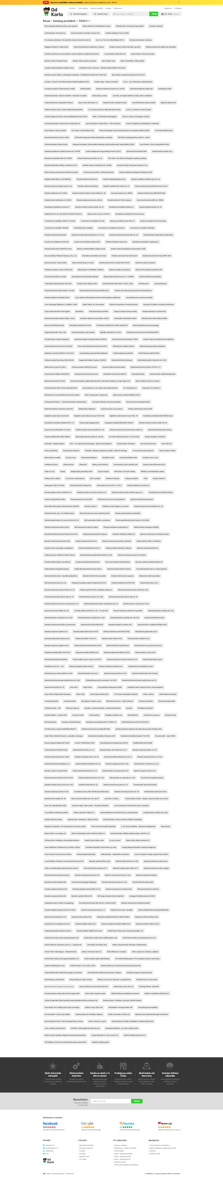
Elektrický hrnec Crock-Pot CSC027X (135, 722)
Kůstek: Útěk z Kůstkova (126, 444)
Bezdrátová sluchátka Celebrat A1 (121, 207)
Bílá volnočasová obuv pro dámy (86, 527)
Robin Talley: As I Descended (93, 304)
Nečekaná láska (50, 722)
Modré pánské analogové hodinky (146, 527)
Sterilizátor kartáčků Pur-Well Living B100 (112, 325)
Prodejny (82, 1154)
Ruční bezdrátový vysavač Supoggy (146, 325)
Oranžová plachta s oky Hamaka (83, 332)
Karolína (129, 708)
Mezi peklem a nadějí (52, 458)
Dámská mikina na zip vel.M (145, 652)
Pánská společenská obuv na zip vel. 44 (123, 597)
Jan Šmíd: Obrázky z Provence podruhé (106, 402)
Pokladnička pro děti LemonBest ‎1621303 (101, 680)
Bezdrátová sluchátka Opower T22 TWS (135, 736)
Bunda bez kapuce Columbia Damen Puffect (91, 339)
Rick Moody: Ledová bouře (54, 979)
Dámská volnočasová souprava (122, 576)
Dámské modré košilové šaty (99, 861)
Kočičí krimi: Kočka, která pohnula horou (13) (139, 938)
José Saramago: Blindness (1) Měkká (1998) (61, 304)
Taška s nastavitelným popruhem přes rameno (61, 868)
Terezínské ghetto (51, 701)
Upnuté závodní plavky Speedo (142, 499)
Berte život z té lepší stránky (124, 471)
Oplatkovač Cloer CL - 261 (54, 666)
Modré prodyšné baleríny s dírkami (118, 548)
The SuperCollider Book (164, 130)
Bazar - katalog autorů (122, 1159)
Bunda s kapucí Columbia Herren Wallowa (158, 339)
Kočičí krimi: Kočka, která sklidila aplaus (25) (100, 938)
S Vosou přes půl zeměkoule (143, 451)
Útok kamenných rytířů (166, 701)
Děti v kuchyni (95, 478)
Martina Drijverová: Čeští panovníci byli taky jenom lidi (121, 966)
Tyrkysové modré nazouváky (149, 576)
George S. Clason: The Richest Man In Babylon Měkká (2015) (67, 82)
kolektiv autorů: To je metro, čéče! (82, 966)
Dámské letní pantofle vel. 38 (55, 917)
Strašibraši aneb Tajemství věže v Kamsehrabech (145, 687)
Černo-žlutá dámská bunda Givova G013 (92, 346)
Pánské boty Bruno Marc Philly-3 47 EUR (59, 290)
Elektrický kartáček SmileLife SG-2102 (152, 360)
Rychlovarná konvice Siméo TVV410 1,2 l (146, 367)
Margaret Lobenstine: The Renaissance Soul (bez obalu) (65, 826)
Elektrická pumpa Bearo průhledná (152, 346)
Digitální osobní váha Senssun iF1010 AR (89, 416)
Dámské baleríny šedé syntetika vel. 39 (148, 506)
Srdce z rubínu (148, 694)
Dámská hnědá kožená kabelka (56, 659)
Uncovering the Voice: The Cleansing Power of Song (64, 1021)
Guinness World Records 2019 (154, 464)
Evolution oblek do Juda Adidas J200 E (94, 318)
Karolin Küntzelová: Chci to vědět (57, 137)
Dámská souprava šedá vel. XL (145, 771)
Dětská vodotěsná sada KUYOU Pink (116, 632)
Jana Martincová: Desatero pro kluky (139, 297)
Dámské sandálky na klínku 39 (124, 534)
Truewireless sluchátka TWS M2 (56, 228)
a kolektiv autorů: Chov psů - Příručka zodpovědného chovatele (102, 68)
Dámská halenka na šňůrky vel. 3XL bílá (124, 618)
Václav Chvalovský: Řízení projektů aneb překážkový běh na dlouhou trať (71, 1000)
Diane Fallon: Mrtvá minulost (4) (137, 840)
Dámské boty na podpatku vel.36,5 (57, 924)
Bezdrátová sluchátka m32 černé (94, 256)
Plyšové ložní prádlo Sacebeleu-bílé (149, 270)
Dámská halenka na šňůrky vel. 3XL (161, 611)
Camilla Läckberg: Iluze (100, 1042)
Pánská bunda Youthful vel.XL (139, 638)
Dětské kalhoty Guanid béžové (118, 645)
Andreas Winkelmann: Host (55, 966)
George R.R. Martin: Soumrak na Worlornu (158, 304)
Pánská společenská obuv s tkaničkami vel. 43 (101, 604)
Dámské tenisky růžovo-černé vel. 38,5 (59, 785)
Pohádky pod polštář (145, 708)
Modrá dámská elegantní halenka (57, 569)
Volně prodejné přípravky (86, 854)
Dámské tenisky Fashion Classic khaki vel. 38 (89, 193)
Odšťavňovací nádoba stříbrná (123, 346)
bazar (158, 1174)
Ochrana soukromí (86, 1148)
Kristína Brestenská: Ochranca (141, 40)
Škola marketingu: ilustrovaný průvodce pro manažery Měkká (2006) (124, 130)
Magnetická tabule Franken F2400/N (92, 360)
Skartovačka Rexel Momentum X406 (87, 645)
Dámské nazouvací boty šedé (55, 896)
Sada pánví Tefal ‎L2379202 (54, 485)
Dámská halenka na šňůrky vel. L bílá (91, 618)
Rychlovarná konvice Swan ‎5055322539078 (142, 332)
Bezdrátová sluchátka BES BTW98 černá (157, 416)
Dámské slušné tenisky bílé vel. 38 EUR (97, 165)
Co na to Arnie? (115, 840)
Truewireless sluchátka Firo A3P (93, 221)
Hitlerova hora (68, 464)
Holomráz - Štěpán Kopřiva (54, 444)
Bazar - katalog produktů (123, 1154)
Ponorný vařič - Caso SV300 (165, 736)
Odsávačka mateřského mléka (125, 318)
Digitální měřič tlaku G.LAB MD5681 (58, 179)
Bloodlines (80, 311)
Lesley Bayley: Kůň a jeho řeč (115, 54)
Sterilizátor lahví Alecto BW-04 (114, 374)
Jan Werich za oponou (151, 715)
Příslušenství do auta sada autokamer (111, 499)
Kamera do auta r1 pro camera (112, 409)
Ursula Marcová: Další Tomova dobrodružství (61, 388)
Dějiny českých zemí (168, 103)
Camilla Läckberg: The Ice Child (117, 33)
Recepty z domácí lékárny (71, 722)
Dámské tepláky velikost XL (85, 924)
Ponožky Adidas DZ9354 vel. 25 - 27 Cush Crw (91, 611)
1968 (145, 478)
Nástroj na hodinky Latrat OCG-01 (122, 221)
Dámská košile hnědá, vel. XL (83, 750)
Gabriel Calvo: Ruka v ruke (94, 840)
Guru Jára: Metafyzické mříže (55, 806)
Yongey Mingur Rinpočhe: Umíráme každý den (139, 847)
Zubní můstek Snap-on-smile (83, 263)
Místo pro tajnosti (72, 708)
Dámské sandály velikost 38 (81, 896)
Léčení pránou (94, 715)
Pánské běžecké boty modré (143, 882)
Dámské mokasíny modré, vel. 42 (145, 750)
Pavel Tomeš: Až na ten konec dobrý (58, 854)
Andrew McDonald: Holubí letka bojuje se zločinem (63, 973)
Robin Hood (87, 687)
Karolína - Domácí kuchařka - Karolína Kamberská (103, 708)
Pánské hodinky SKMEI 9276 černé (89, 931)
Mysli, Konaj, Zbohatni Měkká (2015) (126, 395)
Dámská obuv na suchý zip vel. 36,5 (122, 778)
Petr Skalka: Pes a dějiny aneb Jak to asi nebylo (62, 1007)
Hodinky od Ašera (51, 464)
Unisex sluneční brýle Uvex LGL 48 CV (85, 799)
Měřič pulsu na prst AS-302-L (55, 367)
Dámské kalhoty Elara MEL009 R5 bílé (151, 193)
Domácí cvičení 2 (159, 478)
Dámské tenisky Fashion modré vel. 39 (89, 207)
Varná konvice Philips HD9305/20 (57, 374)
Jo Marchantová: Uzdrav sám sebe (155, 812)
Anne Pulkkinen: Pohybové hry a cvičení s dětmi (62, 847)
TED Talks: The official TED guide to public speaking (127, 158)
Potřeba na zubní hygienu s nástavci (115, 506)
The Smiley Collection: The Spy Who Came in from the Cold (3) (67, 40)
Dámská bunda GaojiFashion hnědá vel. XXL (96, 555)
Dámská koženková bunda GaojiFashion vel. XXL (62, 680)
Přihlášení (178, 8)
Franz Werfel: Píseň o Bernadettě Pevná (154, 144)
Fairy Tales (74, 687)
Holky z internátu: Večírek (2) (119, 1014)
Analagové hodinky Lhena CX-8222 (142, 896)
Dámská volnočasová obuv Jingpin (156, 868)
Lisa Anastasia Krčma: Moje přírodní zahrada (104, 110)
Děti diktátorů (133, 715)
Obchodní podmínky (86, 1145)
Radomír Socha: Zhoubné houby (115, 103)
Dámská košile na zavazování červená (148, 645)
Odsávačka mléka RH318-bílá (80, 325)
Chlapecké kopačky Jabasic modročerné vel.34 (89, 583)
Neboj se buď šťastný (100, 464)
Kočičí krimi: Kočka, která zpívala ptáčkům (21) (62, 959)
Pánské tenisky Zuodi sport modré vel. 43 (132, 165)
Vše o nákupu (83, 8)
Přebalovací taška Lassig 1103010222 (58, 270)
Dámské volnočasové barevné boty (57, 541)
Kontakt (108, 8)
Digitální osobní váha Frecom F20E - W (124, 416)
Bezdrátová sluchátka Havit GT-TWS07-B (101, 722)
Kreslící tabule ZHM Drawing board (162, 374)
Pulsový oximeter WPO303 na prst (84, 367)
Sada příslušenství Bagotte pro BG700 (114, 743)
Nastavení (70, 1174)
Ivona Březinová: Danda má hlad (143, 103)
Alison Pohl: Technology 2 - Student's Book (60, 952)
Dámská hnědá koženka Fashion (119, 569)
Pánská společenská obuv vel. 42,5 (91, 778)
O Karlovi (72, 8)
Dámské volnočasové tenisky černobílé (135, 903)
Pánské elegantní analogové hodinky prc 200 (135, 172)
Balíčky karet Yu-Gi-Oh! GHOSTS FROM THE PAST (63, 214)
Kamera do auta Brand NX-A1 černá (57, 430)
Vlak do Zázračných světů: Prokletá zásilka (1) (88, 833)
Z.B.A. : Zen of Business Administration (137, 82)
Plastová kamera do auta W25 (81, 499)
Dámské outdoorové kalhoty (146, 875)
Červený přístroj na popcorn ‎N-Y (95, 868)
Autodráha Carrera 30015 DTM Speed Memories (91, 792)
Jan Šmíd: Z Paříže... (112, 799)
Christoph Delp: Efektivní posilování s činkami (104, 973)
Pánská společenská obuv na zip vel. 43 (59, 597)
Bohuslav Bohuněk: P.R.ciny (55, 381)
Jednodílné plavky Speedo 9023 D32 (58, 284)
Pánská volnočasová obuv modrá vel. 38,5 (133, 590)
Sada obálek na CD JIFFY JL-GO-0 (109, 485)
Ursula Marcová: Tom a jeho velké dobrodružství (100, 388)
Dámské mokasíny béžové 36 (147, 548)
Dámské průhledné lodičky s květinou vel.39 (61, 165)
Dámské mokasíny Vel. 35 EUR (56, 193)
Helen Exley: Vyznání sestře (95, 993)
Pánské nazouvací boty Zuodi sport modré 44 (126, 430)
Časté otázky (119, 1151)
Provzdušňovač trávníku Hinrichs (161, 492)
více (47, 1154)
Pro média (83, 1159)
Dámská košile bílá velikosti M (92, 625)
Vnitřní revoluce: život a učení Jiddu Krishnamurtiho (64, 110)
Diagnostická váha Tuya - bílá (55, 332)
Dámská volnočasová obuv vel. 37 (115, 785)
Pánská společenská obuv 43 (86, 541)
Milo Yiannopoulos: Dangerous (96, 395)
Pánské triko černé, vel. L (149, 583)
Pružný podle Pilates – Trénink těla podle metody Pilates (65, 402)
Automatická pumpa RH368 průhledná (93, 353)
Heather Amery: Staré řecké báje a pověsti (125, 47)
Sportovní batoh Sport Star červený (145, 673)
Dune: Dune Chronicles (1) (88, 103)
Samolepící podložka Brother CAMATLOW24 (113, 917)
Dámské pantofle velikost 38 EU (147, 924)
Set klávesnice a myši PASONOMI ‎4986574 (60, 729)
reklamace (49, 1151)
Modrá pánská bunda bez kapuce (95, 534)
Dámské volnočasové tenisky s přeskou (116, 541)
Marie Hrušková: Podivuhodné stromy (96, 26)
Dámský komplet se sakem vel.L (120, 625)
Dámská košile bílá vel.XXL (154, 618)
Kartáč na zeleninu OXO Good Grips (153, 221)
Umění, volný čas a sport (97, 1021)
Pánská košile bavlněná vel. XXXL (57, 757)
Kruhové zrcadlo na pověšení (119, 270)
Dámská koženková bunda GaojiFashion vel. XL (139, 680)
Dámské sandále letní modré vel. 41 (116, 186)
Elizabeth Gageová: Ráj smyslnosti (139, 973)
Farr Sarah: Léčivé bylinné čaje (83, 130)
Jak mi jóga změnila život (99, 694)
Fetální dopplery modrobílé (123, 353)
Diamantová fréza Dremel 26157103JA (59, 778)
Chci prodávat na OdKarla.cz (160, 1145)
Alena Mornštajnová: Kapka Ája (141, 89)
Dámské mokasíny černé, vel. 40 (86, 757)
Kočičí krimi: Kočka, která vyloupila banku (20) (62, 938)
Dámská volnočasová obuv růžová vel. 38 (59, 590)
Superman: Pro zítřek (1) (151, 388)
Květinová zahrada (112, 478)
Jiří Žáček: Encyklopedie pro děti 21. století (134, 137)
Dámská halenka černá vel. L (88, 673)
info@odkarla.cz (52, 1148)
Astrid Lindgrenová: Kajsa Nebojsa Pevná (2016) (103, 151)
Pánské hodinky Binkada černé (114, 179)
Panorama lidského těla (128, 458)
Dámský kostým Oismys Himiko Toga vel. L (127, 492)
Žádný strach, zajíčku (52, 478)
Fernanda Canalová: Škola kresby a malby (60, 89)
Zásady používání (58, 1174)
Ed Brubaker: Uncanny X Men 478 (120, 1007)
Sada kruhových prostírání (98, 311)
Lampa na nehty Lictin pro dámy (125, 311)
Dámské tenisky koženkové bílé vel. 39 (123, 235)
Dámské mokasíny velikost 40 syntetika (128, 611)
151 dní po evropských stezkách (126, 694)
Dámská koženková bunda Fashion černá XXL (61, 534)
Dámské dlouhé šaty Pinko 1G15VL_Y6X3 (118, 284)
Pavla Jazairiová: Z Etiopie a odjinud (145, 952)
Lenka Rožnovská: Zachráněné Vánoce (59, 103)
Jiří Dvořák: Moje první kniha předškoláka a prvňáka (93, 137)
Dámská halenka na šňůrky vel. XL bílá (58, 618)
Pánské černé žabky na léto (87, 284)
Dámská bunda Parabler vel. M (150, 207)
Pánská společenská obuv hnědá (140, 409)
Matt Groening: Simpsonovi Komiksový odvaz (61, 172)
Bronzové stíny (170, 715)
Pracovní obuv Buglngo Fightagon (84, 882)
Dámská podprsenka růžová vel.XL (57, 638)
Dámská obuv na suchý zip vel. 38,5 (136, 604)
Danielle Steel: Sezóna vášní (146, 979)
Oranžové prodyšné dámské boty (88, 562)
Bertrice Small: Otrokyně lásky (56, 61)
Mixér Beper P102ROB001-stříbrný (90, 270)
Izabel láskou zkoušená (167, 694)
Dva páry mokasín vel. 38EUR (121, 193)
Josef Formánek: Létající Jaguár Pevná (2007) (151, 854)
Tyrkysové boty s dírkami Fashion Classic (60, 555)
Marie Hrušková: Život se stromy (147, 381)
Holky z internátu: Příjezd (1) (84, 812)
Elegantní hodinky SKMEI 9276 (87, 652)
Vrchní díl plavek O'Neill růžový (56, 750)
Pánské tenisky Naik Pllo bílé (55, 235)
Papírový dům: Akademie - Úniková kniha (83, 819)
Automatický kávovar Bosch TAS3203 (58, 346)
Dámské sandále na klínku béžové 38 (149, 562)
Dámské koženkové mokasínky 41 (115, 527)
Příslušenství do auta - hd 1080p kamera (59, 513)
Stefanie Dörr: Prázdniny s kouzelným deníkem (62, 840)
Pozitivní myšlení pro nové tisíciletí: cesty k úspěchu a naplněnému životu (72, 54)
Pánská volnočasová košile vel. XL (89, 158)
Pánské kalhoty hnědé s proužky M (57, 562)
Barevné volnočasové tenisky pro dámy (154, 534)
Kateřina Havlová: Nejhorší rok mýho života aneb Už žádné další (139, 729)
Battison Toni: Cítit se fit (94, 1007)
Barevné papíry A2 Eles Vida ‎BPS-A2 (58, 492)
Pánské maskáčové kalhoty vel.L (111, 666)
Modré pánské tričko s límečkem (149, 541)
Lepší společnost (160, 284)
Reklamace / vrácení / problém (125, 1148)
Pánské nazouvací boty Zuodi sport (124, 256)
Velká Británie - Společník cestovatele (115, 854)
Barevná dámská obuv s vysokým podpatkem (61, 576)
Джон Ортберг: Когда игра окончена (59, 986)
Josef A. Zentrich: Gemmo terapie (138, 110)
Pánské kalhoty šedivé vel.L (162, 151)
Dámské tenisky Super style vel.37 (125, 868)
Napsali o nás (84, 1156)
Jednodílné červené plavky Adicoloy (85, 277)
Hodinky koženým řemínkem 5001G (58, 931)
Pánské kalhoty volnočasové (87, 179)
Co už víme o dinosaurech (75, 478)
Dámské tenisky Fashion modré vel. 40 (153, 423)
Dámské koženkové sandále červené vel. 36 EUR (62, 151)
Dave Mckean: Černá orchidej (55, 130)
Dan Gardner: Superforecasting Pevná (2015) (128, 75)
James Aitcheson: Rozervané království (93, 986)
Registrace (168, 8)
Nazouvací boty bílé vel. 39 (54, 687)
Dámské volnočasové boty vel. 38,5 (118, 875)
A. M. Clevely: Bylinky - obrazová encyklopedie (138, 826)
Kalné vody (80, 694)
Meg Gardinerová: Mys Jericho (81, 979)
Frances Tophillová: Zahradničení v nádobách (142, 123)
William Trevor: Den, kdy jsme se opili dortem (114, 979)
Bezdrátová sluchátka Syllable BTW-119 (59, 423)
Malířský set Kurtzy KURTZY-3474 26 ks (59, 353)
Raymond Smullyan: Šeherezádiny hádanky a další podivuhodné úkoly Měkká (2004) (103, 144)
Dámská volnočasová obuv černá (155, 861)
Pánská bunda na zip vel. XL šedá (91, 597)
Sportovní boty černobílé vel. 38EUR (150, 200)
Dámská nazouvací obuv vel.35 (115, 673)
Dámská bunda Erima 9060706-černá (58, 249)
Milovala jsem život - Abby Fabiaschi (120, 701)
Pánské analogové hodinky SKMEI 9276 (115, 924)
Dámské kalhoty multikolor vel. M (88, 764)
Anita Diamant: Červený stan (55, 33)
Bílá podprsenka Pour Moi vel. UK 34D (89, 437)
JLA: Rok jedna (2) (130, 388)
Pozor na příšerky (51, 451)
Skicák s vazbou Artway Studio (56, 771)
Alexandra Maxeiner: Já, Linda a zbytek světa (121, 1028)
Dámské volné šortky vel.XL (112, 638)
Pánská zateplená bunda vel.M (56, 889)
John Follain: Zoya (108, 61)
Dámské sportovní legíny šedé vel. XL (58, 186)
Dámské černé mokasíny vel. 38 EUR (58, 200)
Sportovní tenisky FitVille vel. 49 (57, 611)
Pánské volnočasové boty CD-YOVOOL (132, 555)
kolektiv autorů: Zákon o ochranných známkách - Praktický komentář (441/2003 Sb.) (75, 75)
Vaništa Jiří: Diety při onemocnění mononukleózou (133, 290)
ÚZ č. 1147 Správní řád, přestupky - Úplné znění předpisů (91, 444)
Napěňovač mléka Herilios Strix (146, 917)
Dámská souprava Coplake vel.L (56, 632)
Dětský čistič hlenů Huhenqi (122, 360)
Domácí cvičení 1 (91, 506)
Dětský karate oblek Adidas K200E (154, 318)
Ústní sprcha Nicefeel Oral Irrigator (57, 311)
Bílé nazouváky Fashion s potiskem (97, 520)
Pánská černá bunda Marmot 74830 (125, 339)
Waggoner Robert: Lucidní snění (56, 47)
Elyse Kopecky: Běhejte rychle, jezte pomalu (61, 26)
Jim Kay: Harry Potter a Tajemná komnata (99, 172)
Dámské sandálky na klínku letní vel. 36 (145, 179)
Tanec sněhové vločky (167, 451)
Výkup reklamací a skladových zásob (163, 1148)
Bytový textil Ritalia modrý (54, 325)
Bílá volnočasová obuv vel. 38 (55, 583)
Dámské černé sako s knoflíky (122, 910)
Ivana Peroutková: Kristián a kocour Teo (85, 33)
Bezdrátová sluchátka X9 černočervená (130, 214)
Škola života (165, 826)
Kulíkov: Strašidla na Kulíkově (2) (157, 993)
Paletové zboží (155, 1154)
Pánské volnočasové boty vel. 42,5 (114, 882)
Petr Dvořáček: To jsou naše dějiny (57, 1014)
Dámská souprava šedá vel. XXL (117, 764)
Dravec (62, 471)
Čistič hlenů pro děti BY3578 (148, 353)
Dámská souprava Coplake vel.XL (57, 645)
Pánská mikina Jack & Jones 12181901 (87, 659)
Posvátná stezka (70, 701)
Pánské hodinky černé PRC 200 (123, 583)
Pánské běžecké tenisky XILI (80, 485)
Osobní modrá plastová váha (55, 499)
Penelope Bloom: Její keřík (149, 986)
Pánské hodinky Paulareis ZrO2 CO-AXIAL (60, 910)
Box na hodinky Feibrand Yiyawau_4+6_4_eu (61, 256)
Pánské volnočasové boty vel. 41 (93, 910)
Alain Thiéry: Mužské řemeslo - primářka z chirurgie (64, 736)
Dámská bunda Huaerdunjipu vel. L (57, 764)
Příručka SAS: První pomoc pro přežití (130, 26)
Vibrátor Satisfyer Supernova (116, 242)
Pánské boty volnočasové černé (86, 374)
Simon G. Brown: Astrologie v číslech (135, 117)
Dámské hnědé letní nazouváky (94, 576)
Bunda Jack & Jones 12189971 (99, 214)
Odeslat (137, 1101)
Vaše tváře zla (166, 444)
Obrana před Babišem (89, 458)
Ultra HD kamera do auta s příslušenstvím (95, 513)
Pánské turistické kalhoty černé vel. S (118, 757)
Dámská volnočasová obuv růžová (57, 527)
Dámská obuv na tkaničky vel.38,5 (140, 666)
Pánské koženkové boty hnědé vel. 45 (86, 889)
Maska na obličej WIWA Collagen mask (91, 249)
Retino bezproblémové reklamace (126, 1165)
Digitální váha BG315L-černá (110, 332)
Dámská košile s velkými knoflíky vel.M (152, 625)
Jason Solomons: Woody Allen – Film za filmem (103, 123)
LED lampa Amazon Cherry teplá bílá (110, 896)
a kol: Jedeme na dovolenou (55, 1028)
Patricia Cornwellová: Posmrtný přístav (124, 304)
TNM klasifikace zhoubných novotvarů (125, 993)
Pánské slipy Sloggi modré (89, 423)
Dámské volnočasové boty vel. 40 (87, 875)
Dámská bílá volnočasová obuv (155, 792)
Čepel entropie (103, 471)
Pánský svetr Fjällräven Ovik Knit (57, 242)
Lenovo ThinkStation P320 (84, 743)
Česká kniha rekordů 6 (71, 451)
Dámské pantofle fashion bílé (55, 882)
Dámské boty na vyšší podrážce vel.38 (58, 673)
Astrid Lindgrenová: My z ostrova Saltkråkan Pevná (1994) (66, 117)
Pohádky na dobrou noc (113, 715)
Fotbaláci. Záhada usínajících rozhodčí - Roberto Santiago (106, 451)
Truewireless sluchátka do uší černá (111, 228)
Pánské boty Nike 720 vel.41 (85, 638)
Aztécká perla (144, 284)
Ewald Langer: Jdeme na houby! (106, 82)
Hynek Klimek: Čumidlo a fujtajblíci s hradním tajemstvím (133, 1021)
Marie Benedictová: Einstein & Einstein (59, 409)
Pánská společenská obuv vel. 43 (85, 771)
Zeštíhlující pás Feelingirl (83, 228)
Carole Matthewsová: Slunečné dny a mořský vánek (119, 812)
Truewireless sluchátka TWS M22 (142, 228)
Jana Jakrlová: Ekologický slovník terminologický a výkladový (97, 297)
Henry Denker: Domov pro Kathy (142, 54)
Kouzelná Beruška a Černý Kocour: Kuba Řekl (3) (62, 123)
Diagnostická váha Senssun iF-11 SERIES (119, 277)
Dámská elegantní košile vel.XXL (81, 666)
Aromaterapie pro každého (148, 1007)
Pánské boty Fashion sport (152, 659)
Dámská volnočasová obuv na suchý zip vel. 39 (61, 604)
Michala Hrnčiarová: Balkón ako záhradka (161, 47)
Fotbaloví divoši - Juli (53, 708)
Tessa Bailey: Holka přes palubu (56, 812)
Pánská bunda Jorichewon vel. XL (146, 764)
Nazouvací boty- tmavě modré (56, 263)
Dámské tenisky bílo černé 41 (89, 548)
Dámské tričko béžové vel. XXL (127, 861)
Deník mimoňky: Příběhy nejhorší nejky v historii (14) (130, 833)
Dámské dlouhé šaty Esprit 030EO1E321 (94, 290)
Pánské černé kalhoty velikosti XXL (87, 242)
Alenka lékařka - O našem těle (56, 715)
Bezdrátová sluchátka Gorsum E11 (57, 207)
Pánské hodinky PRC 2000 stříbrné (57, 437)
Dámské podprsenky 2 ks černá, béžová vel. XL (62, 520)
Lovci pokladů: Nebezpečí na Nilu (109, 687)
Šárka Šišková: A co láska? (116, 952)
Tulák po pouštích (131, 478)
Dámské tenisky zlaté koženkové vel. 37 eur (88, 235)
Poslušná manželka (146, 701)
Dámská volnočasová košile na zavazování (60, 625)
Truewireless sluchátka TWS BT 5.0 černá (60, 221)
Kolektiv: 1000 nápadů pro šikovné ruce (85, 1028)
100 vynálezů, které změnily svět (125, 464)
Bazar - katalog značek (122, 1156)
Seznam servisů (120, 1162)
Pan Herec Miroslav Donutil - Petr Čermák (124, 437)
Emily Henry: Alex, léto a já (123, 986)
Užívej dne (83, 464)
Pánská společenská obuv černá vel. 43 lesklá (132, 520)
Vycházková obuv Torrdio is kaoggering (59, 903)
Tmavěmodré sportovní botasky (145, 785)
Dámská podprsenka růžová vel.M (85, 632)
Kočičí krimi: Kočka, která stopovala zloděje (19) (125, 931)
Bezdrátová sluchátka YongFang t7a (146, 242)
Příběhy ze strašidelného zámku (152, 471)
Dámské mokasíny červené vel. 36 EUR (110, 89)
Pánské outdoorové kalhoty (88, 186)
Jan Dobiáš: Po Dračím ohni (97, 945)
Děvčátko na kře (108, 458)
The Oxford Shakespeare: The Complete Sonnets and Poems (137, 959)
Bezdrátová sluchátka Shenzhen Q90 (101, 736)
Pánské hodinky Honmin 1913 (135, 1035)
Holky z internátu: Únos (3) (91, 952)
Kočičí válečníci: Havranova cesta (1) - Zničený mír (63, 945)
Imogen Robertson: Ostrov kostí (154, 311)
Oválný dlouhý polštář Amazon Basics (88, 569)
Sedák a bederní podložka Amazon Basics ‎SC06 (128, 249)
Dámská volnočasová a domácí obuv (119, 889)
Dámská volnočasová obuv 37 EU (56, 792)
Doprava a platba (96, 8)
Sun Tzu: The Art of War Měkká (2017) (110, 40)
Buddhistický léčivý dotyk (142, 743)
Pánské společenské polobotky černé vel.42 (151, 186)
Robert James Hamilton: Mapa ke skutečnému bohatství (65, 1035)
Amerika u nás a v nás (150, 458)
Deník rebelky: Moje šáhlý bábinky (97, 959)
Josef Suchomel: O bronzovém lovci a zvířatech (131, 806)
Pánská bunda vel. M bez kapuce (119, 200)
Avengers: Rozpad (155, 26)
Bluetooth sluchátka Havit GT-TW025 (58, 158)
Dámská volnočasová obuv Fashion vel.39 (122, 659)
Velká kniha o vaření (99, 96)
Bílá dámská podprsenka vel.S (146, 632)
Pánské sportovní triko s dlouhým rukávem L (96, 590)
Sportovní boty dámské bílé (136, 151)
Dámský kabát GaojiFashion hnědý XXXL (158, 235)
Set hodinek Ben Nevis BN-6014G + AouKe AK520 (97, 903)
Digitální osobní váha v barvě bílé (57, 416)
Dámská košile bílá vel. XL (88, 785)
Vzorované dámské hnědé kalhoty (117, 562)
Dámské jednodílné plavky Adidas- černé (60, 318)
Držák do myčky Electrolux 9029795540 (59, 360)
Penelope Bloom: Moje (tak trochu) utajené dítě (62, 993)
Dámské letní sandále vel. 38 (55, 799)
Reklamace (118, 8)
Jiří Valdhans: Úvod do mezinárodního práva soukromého (65, 1042)
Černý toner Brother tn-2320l (55, 277)
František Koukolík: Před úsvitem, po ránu (100, 847)
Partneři (152, 1151)
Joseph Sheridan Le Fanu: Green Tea (104, 1035)
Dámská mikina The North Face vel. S (113, 750)
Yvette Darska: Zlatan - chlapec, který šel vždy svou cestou (146, 799)
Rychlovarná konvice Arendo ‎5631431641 (114, 263)
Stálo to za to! (50, 471)
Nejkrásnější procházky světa (81, 471)
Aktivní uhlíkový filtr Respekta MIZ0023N (153, 910)
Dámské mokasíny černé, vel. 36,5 (149, 757)
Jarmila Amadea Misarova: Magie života (59, 68)
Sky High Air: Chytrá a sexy (91, 701)
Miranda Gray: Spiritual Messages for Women (151, 1014)
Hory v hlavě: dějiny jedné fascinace (58, 694)
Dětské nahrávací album (53, 819)
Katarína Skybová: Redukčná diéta (57, 297)
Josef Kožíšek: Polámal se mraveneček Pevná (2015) (64, 861)
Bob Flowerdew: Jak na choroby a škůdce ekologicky (122, 819)
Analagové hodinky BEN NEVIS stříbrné (119, 423)
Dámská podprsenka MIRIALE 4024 (117, 652)
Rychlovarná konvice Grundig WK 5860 (96, 729)
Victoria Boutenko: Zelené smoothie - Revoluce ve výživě (66, 96)
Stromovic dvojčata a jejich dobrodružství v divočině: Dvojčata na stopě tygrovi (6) (100, 381)
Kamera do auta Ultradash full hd (138, 402)
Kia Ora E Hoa (71, 458)
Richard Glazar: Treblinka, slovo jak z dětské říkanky (122, 1000)
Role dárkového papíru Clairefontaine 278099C (62, 506)
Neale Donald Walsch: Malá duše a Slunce (89, 47)
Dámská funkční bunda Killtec (150, 277)
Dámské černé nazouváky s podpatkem (59, 548)
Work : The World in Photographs (105, 117)
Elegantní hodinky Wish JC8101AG (57, 652)
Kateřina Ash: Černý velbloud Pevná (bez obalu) (62, 395)
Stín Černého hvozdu (148, 444)
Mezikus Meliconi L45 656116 (138, 485)
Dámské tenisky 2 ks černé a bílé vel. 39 (91, 492)
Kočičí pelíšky (85, 89)
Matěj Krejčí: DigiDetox (87, 409)
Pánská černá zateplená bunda (152, 778)
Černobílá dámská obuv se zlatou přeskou (151, 569)
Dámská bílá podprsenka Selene (160, 430)
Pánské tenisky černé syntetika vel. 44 (90, 430)
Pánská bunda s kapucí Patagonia (57, 339)
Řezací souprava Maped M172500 (57, 743)
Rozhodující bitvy (138, 374)
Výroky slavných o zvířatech (155, 437)
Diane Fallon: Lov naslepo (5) (55, 833)
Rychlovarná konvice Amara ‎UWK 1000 (157, 256)
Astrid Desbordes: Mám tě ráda (56, 144)
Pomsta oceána (78, 715)
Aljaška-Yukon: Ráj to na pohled (84, 61)
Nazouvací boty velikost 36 (81, 917)
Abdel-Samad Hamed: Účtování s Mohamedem (129, 945)
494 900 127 (50, 1145)
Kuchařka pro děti (164, 89)
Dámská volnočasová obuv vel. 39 (127, 792)
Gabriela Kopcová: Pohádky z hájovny (89, 1014)
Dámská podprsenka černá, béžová (89, 200)
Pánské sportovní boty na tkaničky (127, 513)
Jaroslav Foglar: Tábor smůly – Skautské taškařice (90, 806)
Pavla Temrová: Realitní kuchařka (103, 826)
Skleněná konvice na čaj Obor (148, 889)
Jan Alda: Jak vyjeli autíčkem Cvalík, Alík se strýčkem (132, 96)
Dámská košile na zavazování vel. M (115, 771)
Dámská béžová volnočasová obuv (57, 875)
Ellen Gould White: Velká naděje (132, 61)
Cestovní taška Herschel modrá (113, 367)
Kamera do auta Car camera (145, 263)
